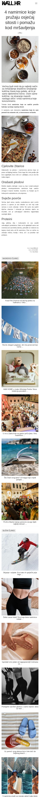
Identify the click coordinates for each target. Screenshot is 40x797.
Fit (20, 33)
